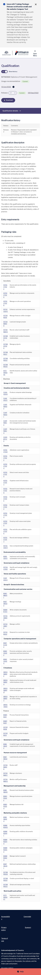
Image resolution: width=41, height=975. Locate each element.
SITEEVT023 (5, 458)
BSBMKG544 (5, 841)
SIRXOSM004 (5, 682)
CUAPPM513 (5, 423)
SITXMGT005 (5, 338)
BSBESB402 (5, 746)
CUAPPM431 (5, 414)
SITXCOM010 (5, 626)
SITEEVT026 (5, 295)
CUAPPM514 (5, 431)
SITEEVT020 (5, 287)
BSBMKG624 (5, 858)
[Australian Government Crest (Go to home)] (7, 53)
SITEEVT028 (5, 303)
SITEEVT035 (5, 523)
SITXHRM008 (5, 767)
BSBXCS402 (5, 653)
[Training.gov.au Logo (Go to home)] (21, 53)
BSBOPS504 (5, 806)
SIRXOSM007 (5, 698)
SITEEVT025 (5, 474)
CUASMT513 (5, 439)
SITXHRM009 (5, 324)
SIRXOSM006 (5, 690)
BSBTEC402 (5, 645)
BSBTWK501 (5, 759)
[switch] (4, 71)
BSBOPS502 (5, 798)
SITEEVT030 (5, 499)
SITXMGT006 (5, 346)
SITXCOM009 (5, 618)
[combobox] (13, 93)
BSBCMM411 (5, 595)
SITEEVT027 (5, 482)
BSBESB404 (5, 819)
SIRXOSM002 (5, 674)
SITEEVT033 (5, 507)
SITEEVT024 (5, 466)
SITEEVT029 (5, 490)
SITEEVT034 (5, 515)
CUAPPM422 (5, 406)
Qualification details (12, 111)
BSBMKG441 (5, 833)
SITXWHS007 (5, 897)
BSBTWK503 (5, 603)
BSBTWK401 (5, 866)
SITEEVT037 (5, 539)
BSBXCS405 (5, 661)
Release (4, 93)
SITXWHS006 (5, 373)
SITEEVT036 (5, 531)
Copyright (27, 916)
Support (28, 927)
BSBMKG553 (5, 850)
